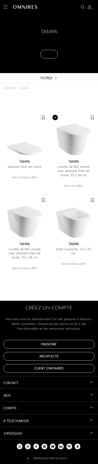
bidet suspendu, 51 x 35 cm (73, 251)
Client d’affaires (49, 368)
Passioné (49, 344)
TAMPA (24, 162)
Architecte (49, 356)
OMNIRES (9, 88)
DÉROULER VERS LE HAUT (50, 458)
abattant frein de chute (24, 167)
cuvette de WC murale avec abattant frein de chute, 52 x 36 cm (73, 171)
